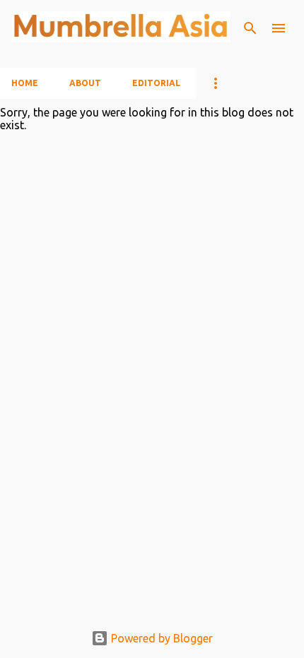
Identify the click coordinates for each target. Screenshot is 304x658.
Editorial (156, 83)
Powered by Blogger (160, 638)
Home (24, 83)
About (85, 83)
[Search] (250, 28)
